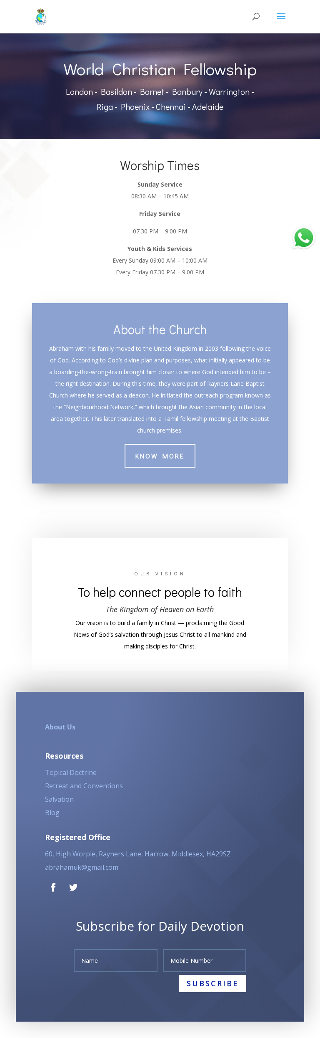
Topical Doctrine (71, 772)
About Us (60, 727)
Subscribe (213, 983)
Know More (160, 455)
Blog (52, 812)
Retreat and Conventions (84, 785)
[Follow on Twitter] (73, 887)
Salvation (59, 799)
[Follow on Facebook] (53, 887)
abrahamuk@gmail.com (81, 867)
